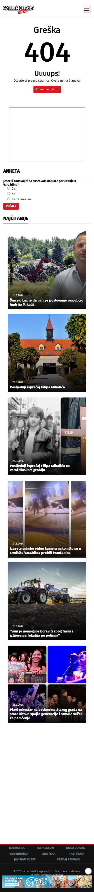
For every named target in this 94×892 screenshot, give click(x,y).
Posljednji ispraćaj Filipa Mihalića (37, 387)
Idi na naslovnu (47, 89)
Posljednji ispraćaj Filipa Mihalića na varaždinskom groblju (40, 468)
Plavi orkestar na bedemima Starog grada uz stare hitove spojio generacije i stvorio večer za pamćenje (46, 714)
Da (13, 189)
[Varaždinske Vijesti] (18, 7)
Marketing (17, 848)
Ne (13, 194)
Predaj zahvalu (68, 859)
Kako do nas (75, 848)
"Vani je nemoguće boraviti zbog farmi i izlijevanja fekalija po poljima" (41, 633)
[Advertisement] (47, 780)
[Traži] (58, 8)
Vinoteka (48, 854)
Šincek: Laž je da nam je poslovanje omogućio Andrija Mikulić (46, 302)
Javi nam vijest (25, 859)
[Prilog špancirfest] (47, 881)
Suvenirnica (19, 854)
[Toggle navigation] (87, 9)
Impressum (45, 848)
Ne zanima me (21, 199)
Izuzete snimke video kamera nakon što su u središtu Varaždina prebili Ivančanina (45, 550)
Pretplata (76, 854)
